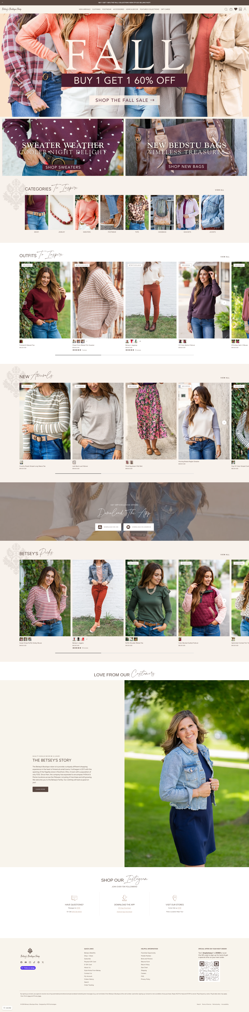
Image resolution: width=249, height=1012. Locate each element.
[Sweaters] (86, 212)
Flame (131, 341)
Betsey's (36, 553)
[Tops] (137, 212)
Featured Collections (149, 9)
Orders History (89, 979)
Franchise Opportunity (148, 953)
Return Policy (145, 964)
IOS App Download (124, 908)
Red (83, 639)
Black (127, 462)
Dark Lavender (83, 341)
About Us (87, 967)
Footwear (106, 9)
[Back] (2, 3)
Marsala (184, 341)
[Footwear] (112, 212)
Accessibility (225, 1004)
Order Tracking (89, 985)
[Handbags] (162, 212)
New (36, 376)
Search (86, 982)
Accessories (118, 9)
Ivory (21, 462)
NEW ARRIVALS (84, 9)
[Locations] (240, 9)
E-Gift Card (88, 964)
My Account (88, 976)
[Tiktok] (34, 962)
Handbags (162, 232)
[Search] (226, 9)
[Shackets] (187, 212)
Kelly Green (136, 341)
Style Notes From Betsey (92, 970)
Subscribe (87, 959)
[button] (25, 303)
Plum (180, 341)
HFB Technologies (51, 1004)
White (131, 639)
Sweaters (87, 232)
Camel (136, 639)
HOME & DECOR (132, 9)
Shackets (187, 232)
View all (219, 190)
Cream (233, 639)
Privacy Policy (145, 979)
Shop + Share (88, 956)
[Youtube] (26, 962)
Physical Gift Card (90, 962)
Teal (131, 462)
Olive (74, 341)
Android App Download (124, 912)
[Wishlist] (236, 9)
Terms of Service (206, 1004)
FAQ (142, 976)
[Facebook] (21, 962)
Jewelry (61, 232)
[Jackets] (212, 212)
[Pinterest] (38, 962)
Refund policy (216, 1004)
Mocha (74, 462)
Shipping (144, 970)
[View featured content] (124, 58)
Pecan (127, 341)
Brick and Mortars (147, 959)
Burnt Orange (233, 462)
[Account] (245, 9)
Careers (143, 973)
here (29, 996)
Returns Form (145, 962)
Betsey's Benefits (89, 953)
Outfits (41, 255)
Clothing (96, 9)
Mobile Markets (146, 956)
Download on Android (141, 527)
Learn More (40, 789)
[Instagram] (30, 962)
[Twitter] (43, 962)
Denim (36, 232)
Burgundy (21, 341)
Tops (137, 232)
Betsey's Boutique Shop (31, 1004)
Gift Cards (165, 9)
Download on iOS (111, 527)
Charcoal (78, 341)
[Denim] (36, 212)
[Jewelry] (61, 212)
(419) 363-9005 (77, 912)
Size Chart (144, 967)
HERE (78, 908)
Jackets (212, 232)
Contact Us (88, 973)
